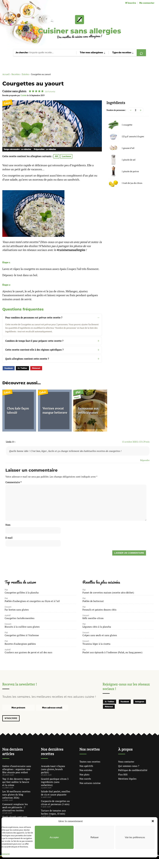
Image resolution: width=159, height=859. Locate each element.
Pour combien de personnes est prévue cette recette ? (33, 317)
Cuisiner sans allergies (79, 31)
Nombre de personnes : (116, 110)
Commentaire (13, 482)
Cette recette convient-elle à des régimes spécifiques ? (34, 349)
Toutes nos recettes (90, 761)
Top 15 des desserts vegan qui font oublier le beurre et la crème (16, 782)
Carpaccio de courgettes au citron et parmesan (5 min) (55, 802)
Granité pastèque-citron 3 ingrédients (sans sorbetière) (54, 782)
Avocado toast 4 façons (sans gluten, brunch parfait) (53, 769)
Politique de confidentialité (132, 770)
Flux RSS (122, 774)
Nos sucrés (85, 778)
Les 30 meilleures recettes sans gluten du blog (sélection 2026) (16, 794)
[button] (152, 821)
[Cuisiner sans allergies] (79, 19)
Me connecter (146, 3)
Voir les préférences (135, 837)
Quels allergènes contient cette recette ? (27, 358)
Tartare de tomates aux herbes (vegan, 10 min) (53, 812)
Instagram (139, 702)
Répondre (145, 460)
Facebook (9, 368)
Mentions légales (127, 778)
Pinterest (36, 368)
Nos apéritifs (86, 765)
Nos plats (84, 774)
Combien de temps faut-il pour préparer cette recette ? (34, 340)
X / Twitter (22, 368)
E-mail (9, 537)
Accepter (54, 837)
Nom (7, 524)
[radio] (30, 91)
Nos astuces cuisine (90, 783)
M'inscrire (130, 3)
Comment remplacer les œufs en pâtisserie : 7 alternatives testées (15, 807)
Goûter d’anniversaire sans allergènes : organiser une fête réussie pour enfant (16, 769)
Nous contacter (126, 761)
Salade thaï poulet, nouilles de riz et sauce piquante (55, 793)
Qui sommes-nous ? (128, 765)
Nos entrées (86, 770)
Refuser (95, 837)
